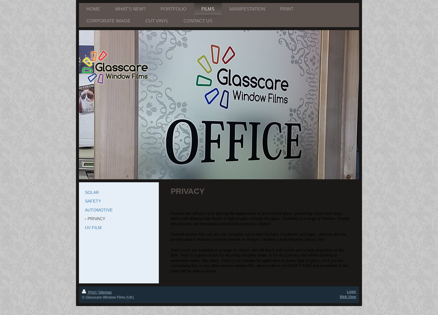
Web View (348, 297)
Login (351, 292)
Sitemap (105, 292)
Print (92, 292)
